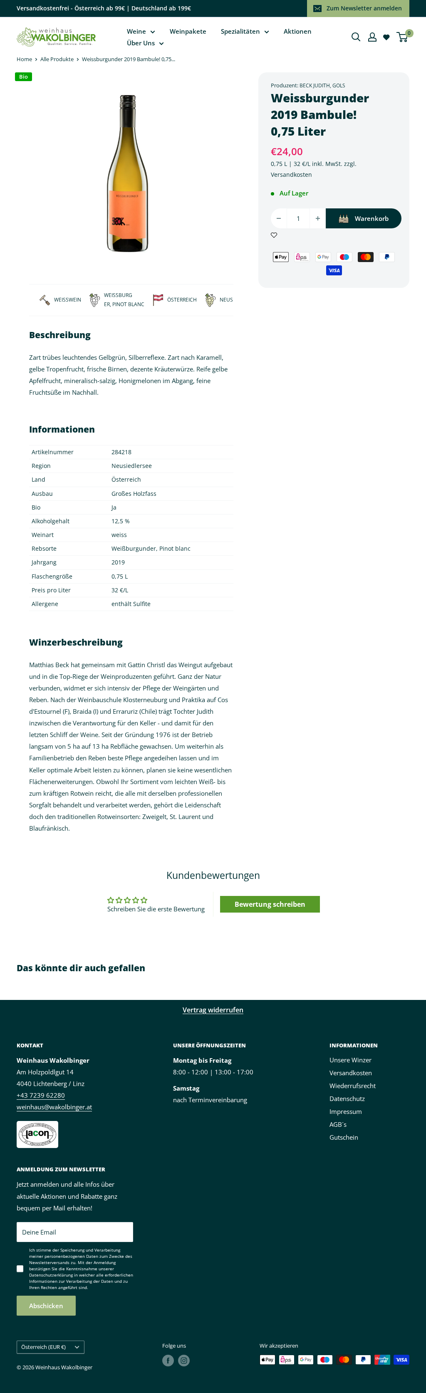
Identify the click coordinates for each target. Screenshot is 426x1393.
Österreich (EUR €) (43, 1347)
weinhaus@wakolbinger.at (54, 1107)
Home (24, 59)
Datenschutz (347, 1098)
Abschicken (46, 1305)
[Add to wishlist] (274, 234)
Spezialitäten (240, 31)
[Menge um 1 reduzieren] (279, 218)
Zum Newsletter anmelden (364, 8)
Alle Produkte (57, 59)
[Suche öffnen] (356, 37)
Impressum (345, 1111)
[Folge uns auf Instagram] (184, 1360)
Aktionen (298, 31)
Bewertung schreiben (270, 904)
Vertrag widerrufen (213, 1009)
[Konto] (372, 37)
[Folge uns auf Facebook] (168, 1360)
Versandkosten (291, 174)
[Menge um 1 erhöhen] (318, 218)
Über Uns (141, 43)
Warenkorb (372, 218)
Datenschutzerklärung (51, 1275)
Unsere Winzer (350, 1060)
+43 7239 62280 (41, 1095)
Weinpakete (188, 31)
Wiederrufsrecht (352, 1085)
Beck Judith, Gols (322, 85)
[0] (402, 37)
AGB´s (338, 1124)
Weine (136, 31)
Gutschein (343, 1137)
